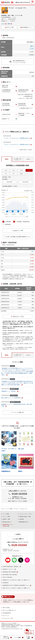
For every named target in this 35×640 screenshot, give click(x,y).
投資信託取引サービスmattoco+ (8, 525)
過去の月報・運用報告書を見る (25, 94)
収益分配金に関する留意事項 (9, 572)
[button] (27, 631)
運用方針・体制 (6, 519)
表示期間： (5, 179)
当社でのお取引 (6, 607)
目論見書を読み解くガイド (26, 108)
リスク (2, 23)
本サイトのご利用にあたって (9, 610)
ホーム (2, 508)
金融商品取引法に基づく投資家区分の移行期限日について (16, 585)
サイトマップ (6, 615)
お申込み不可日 (6, 114)
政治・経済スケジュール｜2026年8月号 (11, 397)
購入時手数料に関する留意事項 (10, 574)
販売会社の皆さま (7, 521)
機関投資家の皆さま (24, 521)
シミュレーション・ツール (25, 513)
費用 (9, 23)
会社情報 (21, 519)
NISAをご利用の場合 (7, 577)
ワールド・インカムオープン (20, 508)
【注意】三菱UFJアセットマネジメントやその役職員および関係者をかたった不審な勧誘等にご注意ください (18, 601)
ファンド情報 (9, 508)
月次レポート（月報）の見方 (26, 98)
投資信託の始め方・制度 (25, 516)
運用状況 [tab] (6, 159)
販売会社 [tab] (28, 159)
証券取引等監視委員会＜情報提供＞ (11, 566)
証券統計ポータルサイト (8, 569)
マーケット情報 (6, 516)
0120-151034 (19, 493)
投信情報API (5, 582)
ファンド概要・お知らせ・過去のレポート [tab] (17, 159)
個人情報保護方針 (7, 613)
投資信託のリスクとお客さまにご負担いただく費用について (16, 580)
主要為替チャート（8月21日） (8, 391)
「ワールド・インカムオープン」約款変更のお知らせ (16, 138)
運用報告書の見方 (28, 96)
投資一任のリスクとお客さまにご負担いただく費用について (16, 588)
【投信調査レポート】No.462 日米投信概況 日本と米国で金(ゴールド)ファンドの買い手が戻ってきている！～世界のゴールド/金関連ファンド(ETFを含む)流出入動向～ (17, 383)
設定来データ (5, 118)
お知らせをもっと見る (26, 149)
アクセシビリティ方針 (8, 618)
